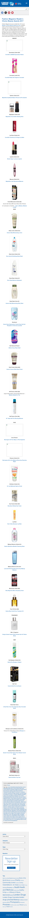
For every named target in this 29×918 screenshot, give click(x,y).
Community (6, 882)
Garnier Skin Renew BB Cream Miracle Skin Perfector (13, 800)
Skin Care (11, 819)
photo (8, 902)
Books (8, 880)
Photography (15, 902)
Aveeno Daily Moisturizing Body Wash (14, 303)
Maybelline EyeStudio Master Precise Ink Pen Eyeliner (14, 97)
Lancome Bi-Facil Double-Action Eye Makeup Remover (14, 569)
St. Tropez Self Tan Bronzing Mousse (14, 418)
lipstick (13, 807)
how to (7, 892)
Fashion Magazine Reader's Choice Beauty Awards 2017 (14, 797)
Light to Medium (19, 205)
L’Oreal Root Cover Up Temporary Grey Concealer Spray (14, 707)
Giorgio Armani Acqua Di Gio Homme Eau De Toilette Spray (14, 635)
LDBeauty (12, 892)
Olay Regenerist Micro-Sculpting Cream (14, 590)
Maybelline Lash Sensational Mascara (14, 181)
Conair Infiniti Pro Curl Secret (14, 686)
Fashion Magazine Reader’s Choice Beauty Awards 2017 (12, 20)
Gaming (5, 887)
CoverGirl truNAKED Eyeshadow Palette (14, 54)
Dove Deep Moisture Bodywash (14, 280)
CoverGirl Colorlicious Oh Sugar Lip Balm (14, 137)
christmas (22, 880)
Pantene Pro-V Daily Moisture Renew (13, 815)
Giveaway (9, 887)
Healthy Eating (16, 890)
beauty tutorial (16, 878)
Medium (11, 395)
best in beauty (21, 789)
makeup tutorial (23, 900)
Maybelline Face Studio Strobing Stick (14, 116)
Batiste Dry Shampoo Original (14, 662)
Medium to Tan (16, 395)
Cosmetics (23, 792)
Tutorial (11, 906)
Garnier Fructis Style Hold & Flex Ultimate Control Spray (14, 753)
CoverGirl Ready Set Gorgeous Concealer (14, 77)
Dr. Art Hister (14, 885)
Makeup (18, 808)
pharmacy (5, 902)
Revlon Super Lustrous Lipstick (14, 159)
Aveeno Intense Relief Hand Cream (15, 369)
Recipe (21, 905)
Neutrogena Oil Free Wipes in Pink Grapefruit (14, 439)
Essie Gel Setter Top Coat (14, 777)
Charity (17, 880)
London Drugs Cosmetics (11, 897)
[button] (14, 45)
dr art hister (22, 885)
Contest (13, 882)
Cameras (13, 880)
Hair (10, 804)
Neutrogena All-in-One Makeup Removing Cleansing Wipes (14, 460)
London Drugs (20, 894)
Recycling (25, 904)
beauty (11, 878)
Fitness (26, 885)
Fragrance (24, 798)
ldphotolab (6, 895)
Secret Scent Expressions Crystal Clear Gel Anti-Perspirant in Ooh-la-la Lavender (14, 325)
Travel (8, 906)
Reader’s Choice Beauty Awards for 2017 (11, 25)
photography (22, 902)
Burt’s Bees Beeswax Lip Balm (14, 524)
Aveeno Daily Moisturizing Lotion (14, 232)
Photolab (6, 904)
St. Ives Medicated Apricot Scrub (14, 486)
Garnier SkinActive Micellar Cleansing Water (14, 546)
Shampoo (22, 730)
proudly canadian (16, 904)
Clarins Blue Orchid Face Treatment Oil (14, 611)
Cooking (21, 882)
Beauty (8, 785)
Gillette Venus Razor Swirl (14, 348)
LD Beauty (9, 807)
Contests (17, 882)
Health (16, 887)
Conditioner (14, 732)
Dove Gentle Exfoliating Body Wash (14, 256)
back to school (6, 878)
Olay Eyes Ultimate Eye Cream (14, 506)
